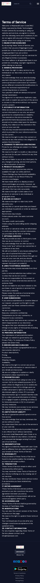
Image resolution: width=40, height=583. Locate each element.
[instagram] (26, 561)
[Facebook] (14, 561)
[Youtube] (21, 561)
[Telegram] (23, 561)
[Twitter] (19, 561)
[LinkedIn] (16, 561)
